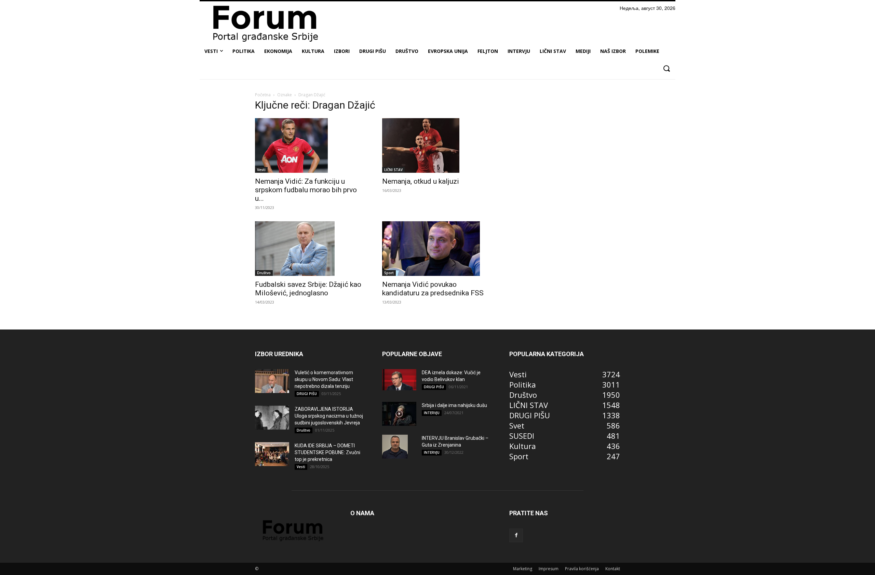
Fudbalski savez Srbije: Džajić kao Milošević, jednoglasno (308, 288)
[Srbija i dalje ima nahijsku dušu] (399, 414)
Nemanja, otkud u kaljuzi (420, 181)
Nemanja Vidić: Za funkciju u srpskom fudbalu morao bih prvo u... (306, 189)
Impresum (548, 569)
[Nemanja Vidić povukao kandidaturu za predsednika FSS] (437, 248)
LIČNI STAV (393, 169)
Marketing (522, 569)
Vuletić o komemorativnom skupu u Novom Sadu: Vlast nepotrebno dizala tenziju (324, 379)
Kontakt (612, 569)
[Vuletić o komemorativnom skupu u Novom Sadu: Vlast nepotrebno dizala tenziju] (272, 381)
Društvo (264, 272)
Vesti (261, 169)
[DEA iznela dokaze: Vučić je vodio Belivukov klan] (399, 379)
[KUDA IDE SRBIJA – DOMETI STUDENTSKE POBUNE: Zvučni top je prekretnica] (272, 454)
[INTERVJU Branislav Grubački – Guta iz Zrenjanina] (395, 447)
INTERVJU (432, 412)
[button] (666, 68)
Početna (263, 95)
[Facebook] (516, 535)
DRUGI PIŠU (307, 393)
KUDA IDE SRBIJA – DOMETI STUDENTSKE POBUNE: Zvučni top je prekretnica (327, 452)
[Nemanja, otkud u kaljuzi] (437, 145)
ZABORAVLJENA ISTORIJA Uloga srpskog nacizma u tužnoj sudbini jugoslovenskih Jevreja (329, 415)
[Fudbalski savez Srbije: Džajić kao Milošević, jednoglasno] (310, 248)
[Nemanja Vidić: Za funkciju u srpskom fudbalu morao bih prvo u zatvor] (310, 145)
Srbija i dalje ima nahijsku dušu (454, 405)
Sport (389, 272)
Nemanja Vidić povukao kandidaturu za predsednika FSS (433, 288)
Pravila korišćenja (582, 569)
